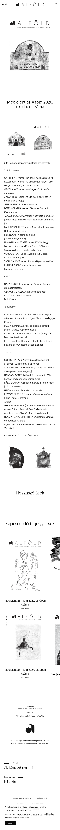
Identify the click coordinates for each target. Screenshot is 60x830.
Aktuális (32, 709)
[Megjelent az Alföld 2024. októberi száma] (25, 637)
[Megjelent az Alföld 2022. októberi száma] (25, 565)
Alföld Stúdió (42, 798)
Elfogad (10, 823)
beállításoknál (49, 814)
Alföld (39, 709)
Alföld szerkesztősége (30, 716)
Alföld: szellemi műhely (22, 798)
